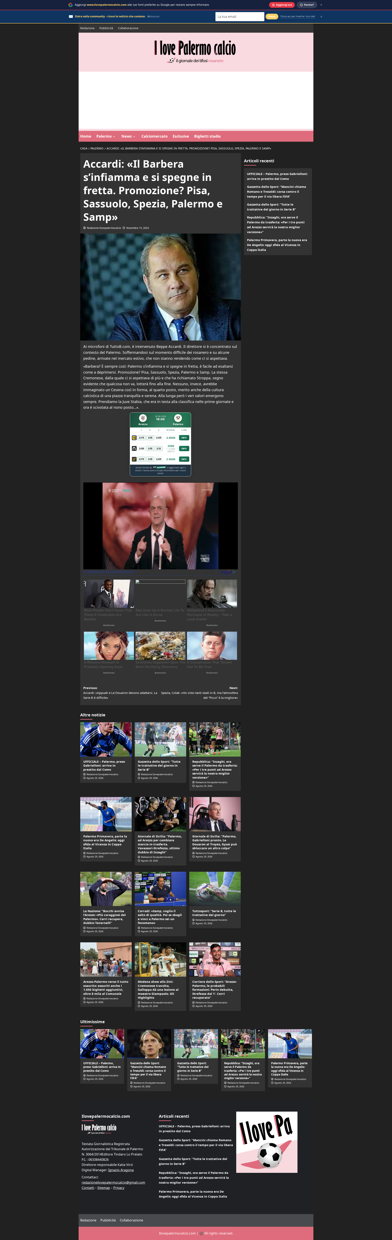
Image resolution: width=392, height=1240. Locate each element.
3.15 (150, 437)
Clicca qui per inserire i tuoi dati (297, 16)
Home (85, 136)
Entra (271, 16)
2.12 (159, 448)
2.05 (158, 437)
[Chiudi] (321, 5)
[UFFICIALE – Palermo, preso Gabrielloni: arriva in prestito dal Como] (106, 739)
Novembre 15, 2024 (137, 228)
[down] (114, 136)
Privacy (118, 1187)
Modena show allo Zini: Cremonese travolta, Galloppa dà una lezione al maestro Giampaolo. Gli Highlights (158, 990)
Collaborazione (128, 28)
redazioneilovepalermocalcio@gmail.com (113, 1182)
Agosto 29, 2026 (95, 777)
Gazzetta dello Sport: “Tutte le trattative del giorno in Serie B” (159, 765)
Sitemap (103, 1187)
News (126, 136)
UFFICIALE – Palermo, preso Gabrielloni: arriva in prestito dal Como (104, 765)
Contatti (88, 1187)
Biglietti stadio (207, 136)
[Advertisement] (196, 100)
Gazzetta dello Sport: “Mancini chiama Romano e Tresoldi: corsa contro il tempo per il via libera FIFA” (276, 191)
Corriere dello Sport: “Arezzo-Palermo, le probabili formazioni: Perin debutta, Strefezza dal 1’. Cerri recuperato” (214, 990)
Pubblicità (106, 28)
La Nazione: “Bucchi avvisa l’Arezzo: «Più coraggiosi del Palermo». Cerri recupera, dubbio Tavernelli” (104, 917)
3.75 (141, 437)
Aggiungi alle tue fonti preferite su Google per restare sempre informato (142, 4)
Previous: (120, 693)
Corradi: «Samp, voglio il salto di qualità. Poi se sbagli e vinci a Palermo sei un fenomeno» (160, 917)
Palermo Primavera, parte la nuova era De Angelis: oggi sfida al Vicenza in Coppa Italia (105, 842)
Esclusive (181, 136)
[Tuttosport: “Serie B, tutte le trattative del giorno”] (215, 889)
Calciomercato (154, 136)
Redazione (87, 28)
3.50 (141, 448)
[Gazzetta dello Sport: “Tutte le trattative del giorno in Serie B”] (160, 739)
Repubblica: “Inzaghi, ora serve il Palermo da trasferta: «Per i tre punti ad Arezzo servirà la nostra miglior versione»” (214, 769)
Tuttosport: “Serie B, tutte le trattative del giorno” (214, 913)
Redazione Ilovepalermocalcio (104, 228)
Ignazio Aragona (121, 1170)
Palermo (104, 136)
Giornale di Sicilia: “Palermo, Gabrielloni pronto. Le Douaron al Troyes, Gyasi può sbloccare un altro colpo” (214, 842)
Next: (199, 693)
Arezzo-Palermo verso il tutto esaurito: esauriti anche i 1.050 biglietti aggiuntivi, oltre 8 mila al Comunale (105, 988)
